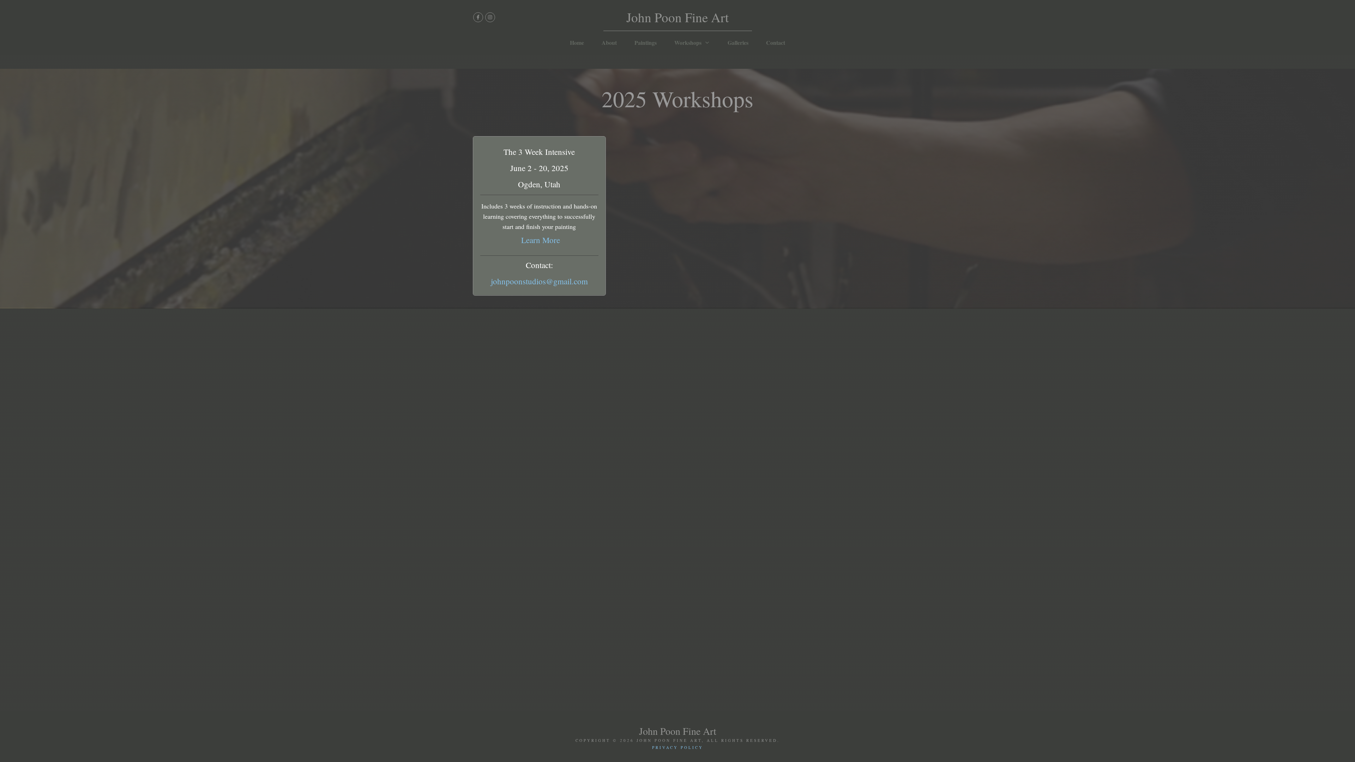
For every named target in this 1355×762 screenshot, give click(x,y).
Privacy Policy (677, 747)
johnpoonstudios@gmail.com (539, 281)
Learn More (540, 240)
